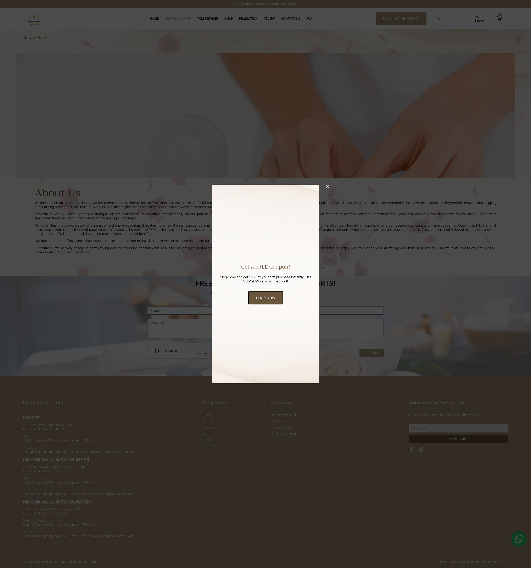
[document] (265, 284)
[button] (266, 298)
